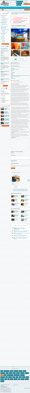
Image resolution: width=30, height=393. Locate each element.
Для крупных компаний (5, 26)
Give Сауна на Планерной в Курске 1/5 (11, 161)
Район (2, 7)
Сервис (21, 7)
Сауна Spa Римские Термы (16, 175)
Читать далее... (2, 52)
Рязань (20, 377)
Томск (5, 379)
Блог (16, 387)
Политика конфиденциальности (7, 391)
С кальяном (3, 42)
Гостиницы (15, 238)
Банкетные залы (24, 238)
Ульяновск (15, 379)
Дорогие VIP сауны (18, 233)
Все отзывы (5, 85)
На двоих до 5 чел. (4, 23)
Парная (5, 7)
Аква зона (9, 7)
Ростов (17, 377)
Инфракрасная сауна (16, 229)
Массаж (14, 78)
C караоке (3, 39)
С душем (3, 36)
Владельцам (19, 386)
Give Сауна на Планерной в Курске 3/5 (12, 161)
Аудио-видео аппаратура (26, 75)
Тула (8, 379)
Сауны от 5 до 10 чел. (26, 230)
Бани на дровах (22, 228)
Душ (11, 71)
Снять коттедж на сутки (24, 231)
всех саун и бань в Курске (23, 134)
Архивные (19, 387)
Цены (13, 7)
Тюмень (12, 379)
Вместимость (17, 7)
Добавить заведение (16, 388)
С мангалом (3, 41)
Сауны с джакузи (25, 235)
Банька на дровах (16, 199)
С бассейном (3, 34)
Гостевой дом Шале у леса (17, 215)
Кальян (12, 78)
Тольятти (2, 379)
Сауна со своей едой (19, 237)
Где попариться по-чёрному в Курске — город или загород (6, 119)
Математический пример (15, 163)
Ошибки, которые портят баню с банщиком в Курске (6, 109)
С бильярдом (3, 40)
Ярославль (2, 381)
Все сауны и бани (20, 1)
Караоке (12, 73)
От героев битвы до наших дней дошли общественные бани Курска (7, 116)
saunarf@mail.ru (22, 21)
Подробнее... (3, 102)
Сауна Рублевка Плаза (4, 48)
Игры (28, 7)
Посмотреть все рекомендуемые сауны (20, 189)
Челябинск (26, 379)
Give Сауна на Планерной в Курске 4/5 (13, 161)
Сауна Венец (26, 203)
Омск (6, 377)
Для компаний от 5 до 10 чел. (4, 25)
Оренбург (10, 377)
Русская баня (27, 12)
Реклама (14, 387)
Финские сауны (24, 227)
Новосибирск (2, 377)
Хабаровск (22, 379)
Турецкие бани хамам (16, 228)
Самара (24, 377)
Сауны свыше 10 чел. (17, 231)
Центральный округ (16, 13)
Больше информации (6, 125)
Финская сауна (23, 12)
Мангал (15, 238)
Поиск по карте (20, 3)
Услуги (25, 7)
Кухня (17, 238)
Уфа (19, 379)
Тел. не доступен (21, 58)
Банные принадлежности (14, 76)
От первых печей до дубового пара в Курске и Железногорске (6, 113)
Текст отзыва (13, 155)
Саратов (27, 377)
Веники (19, 76)
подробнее (15, 186)
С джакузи (3, 35)
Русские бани (19, 227)
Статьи (20, 388)
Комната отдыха (13, 75)
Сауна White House (26, 219)
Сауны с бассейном (19, 235)
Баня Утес (2, 55)
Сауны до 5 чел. (20, 230)
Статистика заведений (16, 391)
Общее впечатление (14, 160)
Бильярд (27, 237)
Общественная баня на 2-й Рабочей (5, 63)
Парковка (17, 75)
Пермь (14, 377)
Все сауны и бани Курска (14, 12)
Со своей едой (20, 75)
